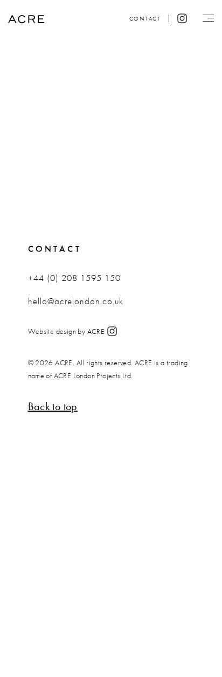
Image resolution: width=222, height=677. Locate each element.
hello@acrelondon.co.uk (75, 301)
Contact (145, 18)
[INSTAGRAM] (112, 332)
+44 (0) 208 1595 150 (74, 278)
